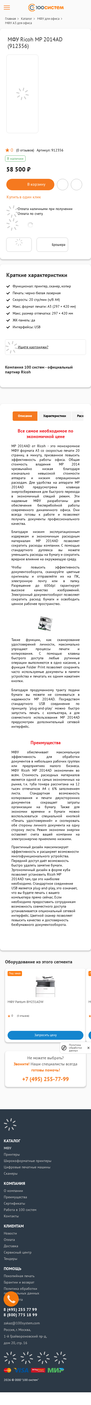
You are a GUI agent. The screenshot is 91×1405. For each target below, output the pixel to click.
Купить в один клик (24, 197)
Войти (21, 1398)
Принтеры (12, 1154)
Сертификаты (14, 1203)
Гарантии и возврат (19, 1282)
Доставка (11, 1246)
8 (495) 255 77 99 (20, 1309)
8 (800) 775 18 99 (20, 1315)
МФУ (7, 1148)
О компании (13, 1191)
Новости (10, 1233)
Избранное (54, 1398)
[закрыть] (88, 1047)
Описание (25, 416)
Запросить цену (45, 1035)
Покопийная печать (19, 1276)
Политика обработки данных (75, 1048)
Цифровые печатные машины (27, 1167)
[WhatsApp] (60, 1357)
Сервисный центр (18, 1252)
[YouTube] (26, 1357)
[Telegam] (43, 1357)
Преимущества (15, 1197)
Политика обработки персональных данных (21, 1291)
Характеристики (54, 416)
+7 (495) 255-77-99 (45, 1079)
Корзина (70, 1398)
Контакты (11, 1216)
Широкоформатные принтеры (27, 1161)
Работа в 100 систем (20, 1210)
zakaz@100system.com (22, 1323)
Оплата (9, 1240)
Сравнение (37, 1398)
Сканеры (10, 1173)
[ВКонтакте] (10, 1357)
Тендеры (10, 1259)
